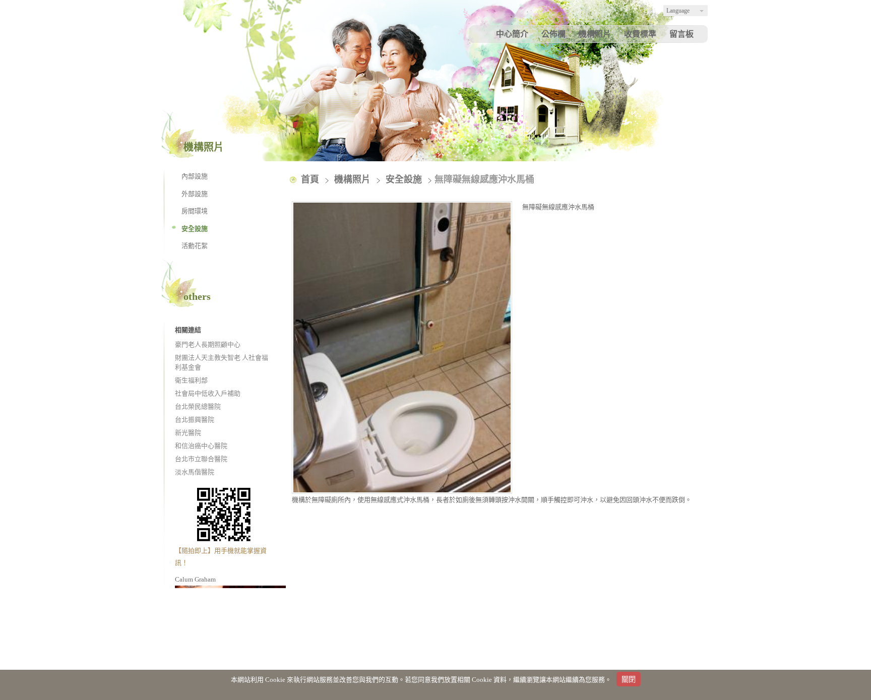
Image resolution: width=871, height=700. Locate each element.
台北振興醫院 (194, 419)
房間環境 (194, 211)
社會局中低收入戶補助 (207, 393)
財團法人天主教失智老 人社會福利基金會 (221, 362)
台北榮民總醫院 (198, 406)
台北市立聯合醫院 (201, 459)
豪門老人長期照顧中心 (207, 344)
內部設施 (194, 176)
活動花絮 (194, 245)
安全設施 (194, 228)
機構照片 (353, 179)
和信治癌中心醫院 (201, 446)
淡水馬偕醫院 (194, 472)
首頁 (310, 179)
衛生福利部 (191, 380)
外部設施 (194, 194)
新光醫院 (188, 432)
